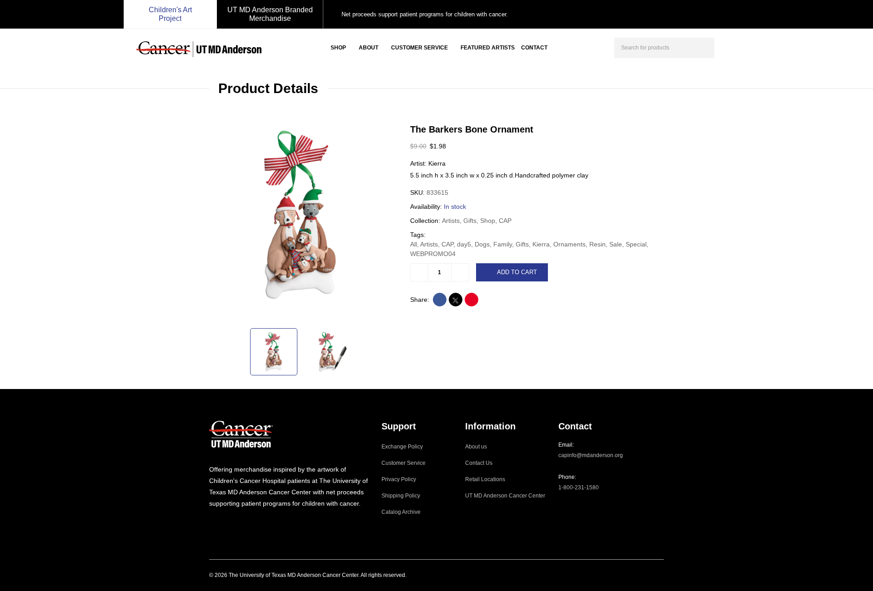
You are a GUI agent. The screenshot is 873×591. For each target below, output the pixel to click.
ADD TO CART (517, 272)
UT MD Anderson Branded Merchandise (270, 14)
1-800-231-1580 (578, 487)
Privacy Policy (398, 479)
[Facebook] (224, 522)
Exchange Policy (402, 446)
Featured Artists (488, 47)
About (368, 47)
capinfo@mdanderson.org (590, 455)
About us (476, 446)
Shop (338, 47)
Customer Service (419, 47)
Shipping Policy (400, 495)
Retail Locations (485, 479)
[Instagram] (212, 522)
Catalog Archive (401, 512)
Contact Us (478, 463)
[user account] (729, 46)
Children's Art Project (170, 14)
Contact (534, 47)
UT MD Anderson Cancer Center (505, 495)
